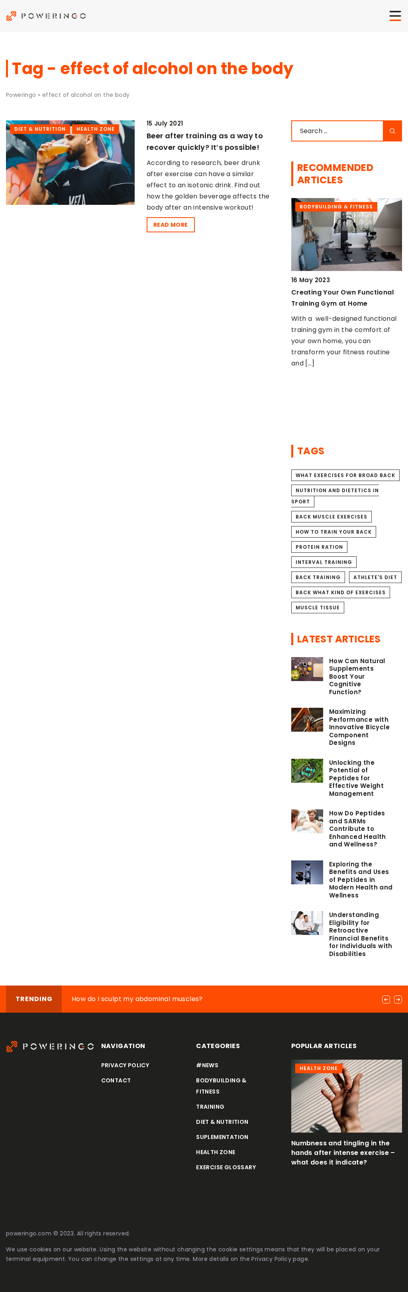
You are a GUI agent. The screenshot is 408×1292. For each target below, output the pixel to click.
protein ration (319, 547)
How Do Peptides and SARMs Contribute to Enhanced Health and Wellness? (357, 828)
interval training (324, 562)
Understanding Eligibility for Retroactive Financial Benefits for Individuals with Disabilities (360, 934)
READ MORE (170, 225)
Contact (116, 1080)
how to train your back (334, 531)
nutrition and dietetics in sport (335, 496)
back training (318, 577)
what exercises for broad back (345, 475)
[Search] (392, 130)
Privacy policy (125, 1065)
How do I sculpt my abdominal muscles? (137, 998)
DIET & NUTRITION (222, 1122)
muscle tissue (318, 607)
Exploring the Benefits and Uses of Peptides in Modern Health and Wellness (361, 879)
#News (207, 1065)
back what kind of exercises (341, 592)
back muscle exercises (331, 516)
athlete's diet (375, 577)
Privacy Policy (271, 1259)
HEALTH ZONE (215, 1152)
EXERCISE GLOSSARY (226, 1167)
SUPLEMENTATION (222, 1137)
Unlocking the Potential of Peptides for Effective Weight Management (356, 778)
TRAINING (210, 1107)
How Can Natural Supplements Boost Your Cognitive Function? (357, 676)
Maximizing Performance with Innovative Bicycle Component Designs (359, 727)
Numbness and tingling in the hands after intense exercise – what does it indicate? (343, 1153)
